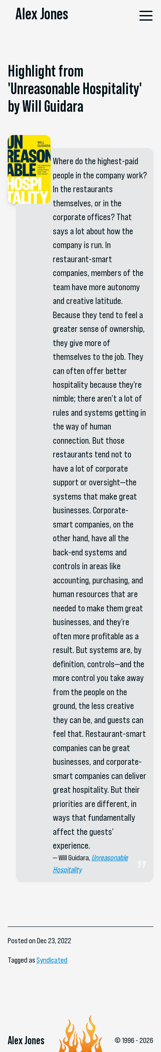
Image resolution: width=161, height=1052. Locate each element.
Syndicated (51, 960)
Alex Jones (41, 14)
